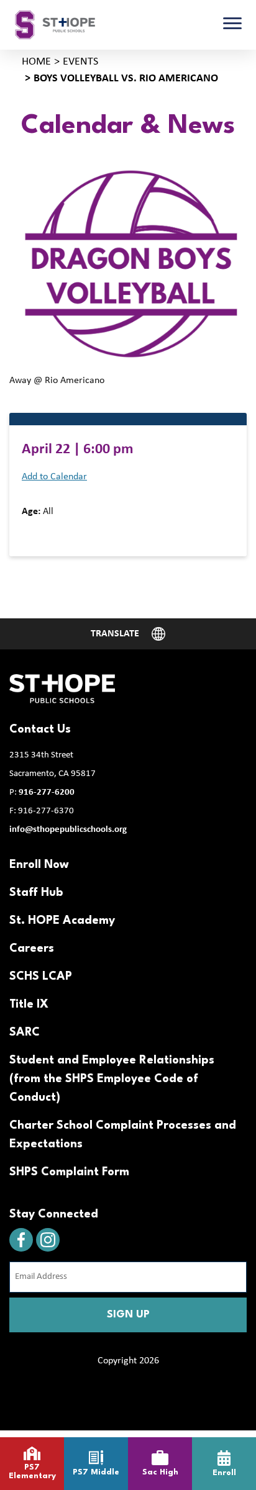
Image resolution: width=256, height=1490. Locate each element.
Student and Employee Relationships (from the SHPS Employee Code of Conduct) (111, 1079)
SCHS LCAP (40, 976)
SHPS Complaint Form (69, 1172)
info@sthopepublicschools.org (68, 829)
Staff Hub (36, 892)
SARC (24, 1032)
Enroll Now (39, 864)
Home (36, 62)
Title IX (28, 1004)
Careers (31, 948)
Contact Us (40, 729)
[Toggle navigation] (232, 24)
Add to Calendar (54, 477)
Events (80, 62)
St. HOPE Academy (62, 920)
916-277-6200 (47, 792)
